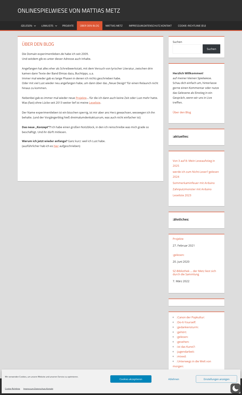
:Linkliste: (47, 26)
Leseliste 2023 (182, 195)
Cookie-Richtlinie (12, 388)
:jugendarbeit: (186, 351)
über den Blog (89, 26)
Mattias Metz (114, 26)
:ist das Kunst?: (186, 347)
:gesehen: (183, 342)
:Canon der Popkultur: (191, 317)
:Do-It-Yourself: (186, 322)
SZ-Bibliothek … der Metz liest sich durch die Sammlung (194, 272)
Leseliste (94, 102)
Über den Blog (182, 112)
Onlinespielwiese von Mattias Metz (69, 10)
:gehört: (182, 332)
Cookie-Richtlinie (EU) (192, 26)
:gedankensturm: (188, 327)
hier (56, 146)
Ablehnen (173, 379)
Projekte (68, 26)
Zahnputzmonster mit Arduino (192, 189)
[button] (235, 388)
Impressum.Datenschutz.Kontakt (38, 388)
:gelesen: (26, 26)
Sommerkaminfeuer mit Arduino (194, 183)
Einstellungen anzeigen (216, 379)
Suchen (177, 42)
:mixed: (181, 356)
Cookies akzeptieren (131, 379)
